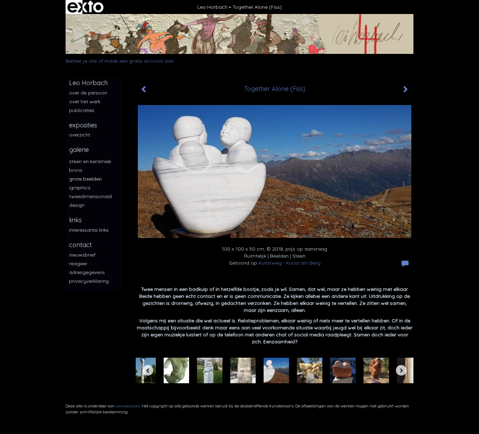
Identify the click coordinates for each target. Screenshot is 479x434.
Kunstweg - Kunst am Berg (289, 263)
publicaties (81, 110)
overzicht (79, 135)
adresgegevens (87, 272)
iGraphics (79, 187)
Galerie (79, 150)
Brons (75, 170)
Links (75, 220)
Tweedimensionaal (90, 196)
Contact (80, 245)
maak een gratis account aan (139, 61)
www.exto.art (127, 405)
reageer (78, 263)
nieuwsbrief (82, 255)
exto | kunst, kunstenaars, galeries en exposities (85, 7)
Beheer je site (81, 61)
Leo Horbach (212, 7)
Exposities (83, 125)
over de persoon (88, 93)
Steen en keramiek (90, 161)
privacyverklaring (89, 281)
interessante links (89, 230)
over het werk (84, 101)
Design (77, 205)
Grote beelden (85, 179)
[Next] (401, 370)
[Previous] (148, 370)
